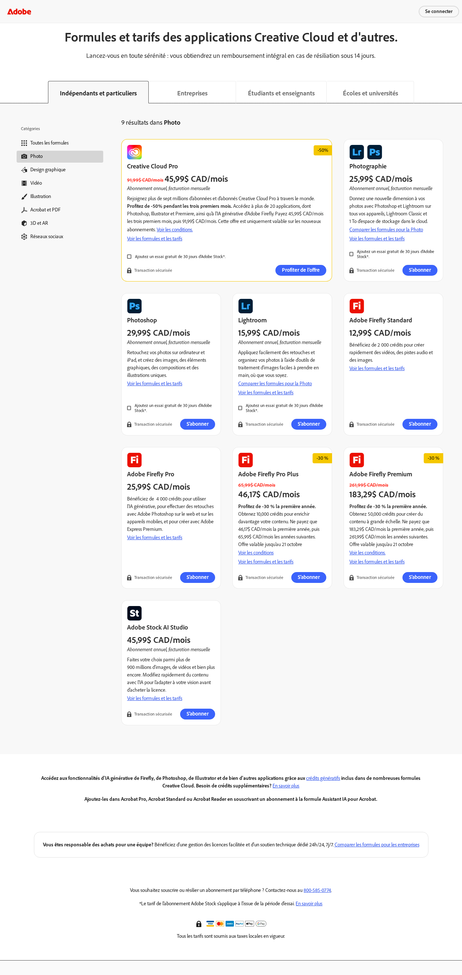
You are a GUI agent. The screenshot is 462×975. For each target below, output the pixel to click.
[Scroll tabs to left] (6, 92)
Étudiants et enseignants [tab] (281, 93)
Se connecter (439, 11)
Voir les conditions (256, 553)
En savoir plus (286, 786)
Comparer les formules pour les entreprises (377, 845)
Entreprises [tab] (192, 93)
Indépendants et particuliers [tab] (98, 93)
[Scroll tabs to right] (456, 92)
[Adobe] (19, 11)
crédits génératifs (323, 778)
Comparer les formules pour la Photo (386, 230)
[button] (199, 923)
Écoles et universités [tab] (370, 93)
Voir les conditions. (175, 230)
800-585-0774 (317, 890)
